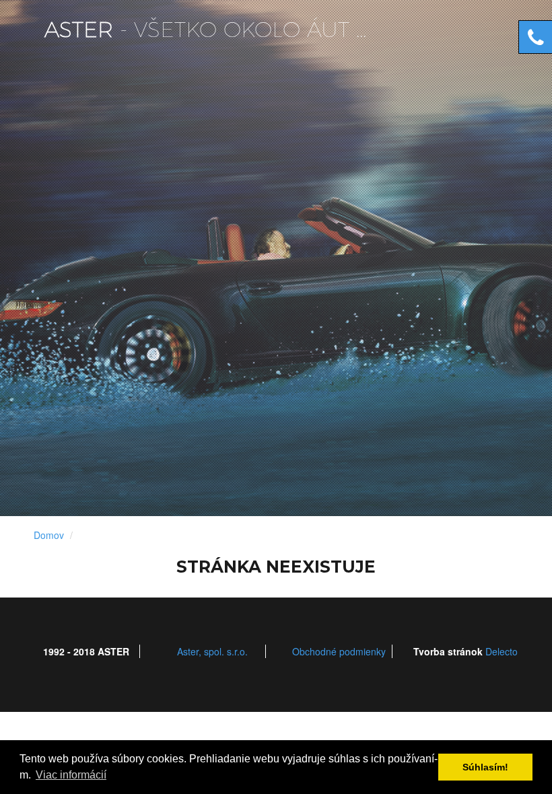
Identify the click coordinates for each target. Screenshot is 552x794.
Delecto (501, 651)
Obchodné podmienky (339, 651)
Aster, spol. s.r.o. (212, 651)
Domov (49, 535)
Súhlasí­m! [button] (485, 767)
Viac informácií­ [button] (71, 775)
